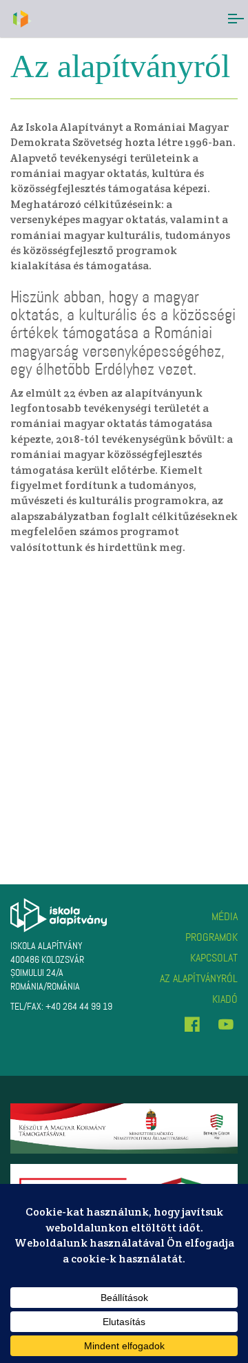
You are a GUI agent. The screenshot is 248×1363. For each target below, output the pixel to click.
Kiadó (225, 999)
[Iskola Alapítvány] (21, 18)
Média (224, 916)
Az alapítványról (199, 978)
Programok (211, 937)
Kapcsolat (214, 957)
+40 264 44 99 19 (78, 1006)
